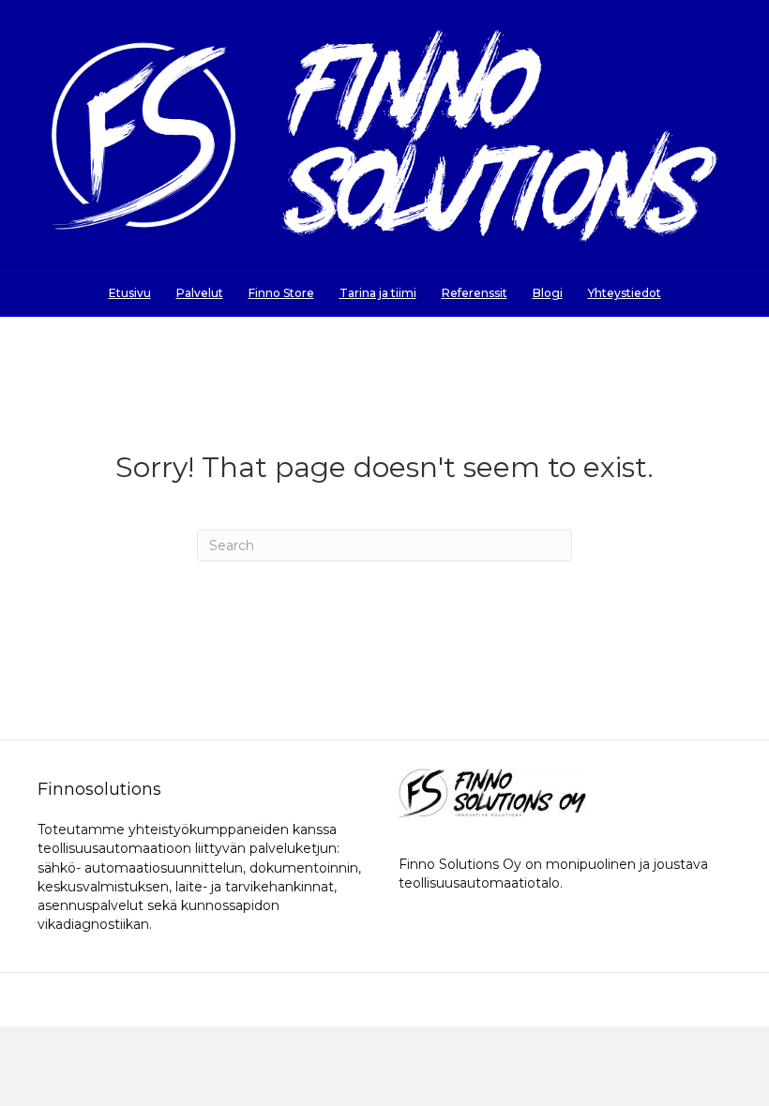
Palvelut (199, 293)
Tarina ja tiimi (377, 293)
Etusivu (130, 293)
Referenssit (474, 293)
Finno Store (281, 293)
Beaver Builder (486, 1000)
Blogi (548, 293)
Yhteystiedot (624, 293)
